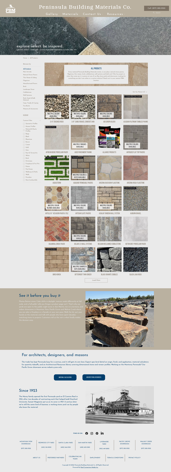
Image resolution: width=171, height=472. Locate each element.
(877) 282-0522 (26, 448)
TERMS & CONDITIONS (115, 458)
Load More (96, 280)
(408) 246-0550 (66, 447)
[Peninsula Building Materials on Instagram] (92, 433)
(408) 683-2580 (85, 447)
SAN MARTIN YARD (85, 442)
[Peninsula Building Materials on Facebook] (86, 433)
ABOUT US (36, 458)
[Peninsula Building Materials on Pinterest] (97, 433)
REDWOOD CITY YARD (46, 442)
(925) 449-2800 (104, 448)
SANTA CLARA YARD (65, 442)
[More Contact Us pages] (102, 14)
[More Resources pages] (124, 14)
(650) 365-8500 (46, 447)
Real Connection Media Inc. (89, 467)
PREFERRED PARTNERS (56, 458)
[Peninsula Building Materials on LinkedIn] (102, 433)
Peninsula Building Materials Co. (85, 7)
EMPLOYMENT (95, 458)
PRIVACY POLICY (134, 458)
